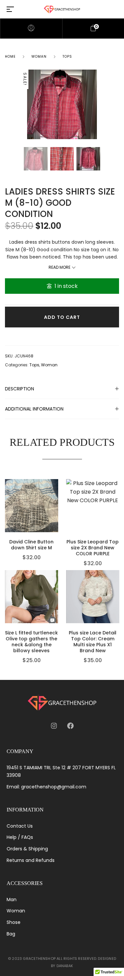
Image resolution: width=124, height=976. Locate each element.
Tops (67, 56)
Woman (39, 56)
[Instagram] (54, 725)
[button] (56, 504)
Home (10, 56)
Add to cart (62, 317)
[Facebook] (70, 725)
